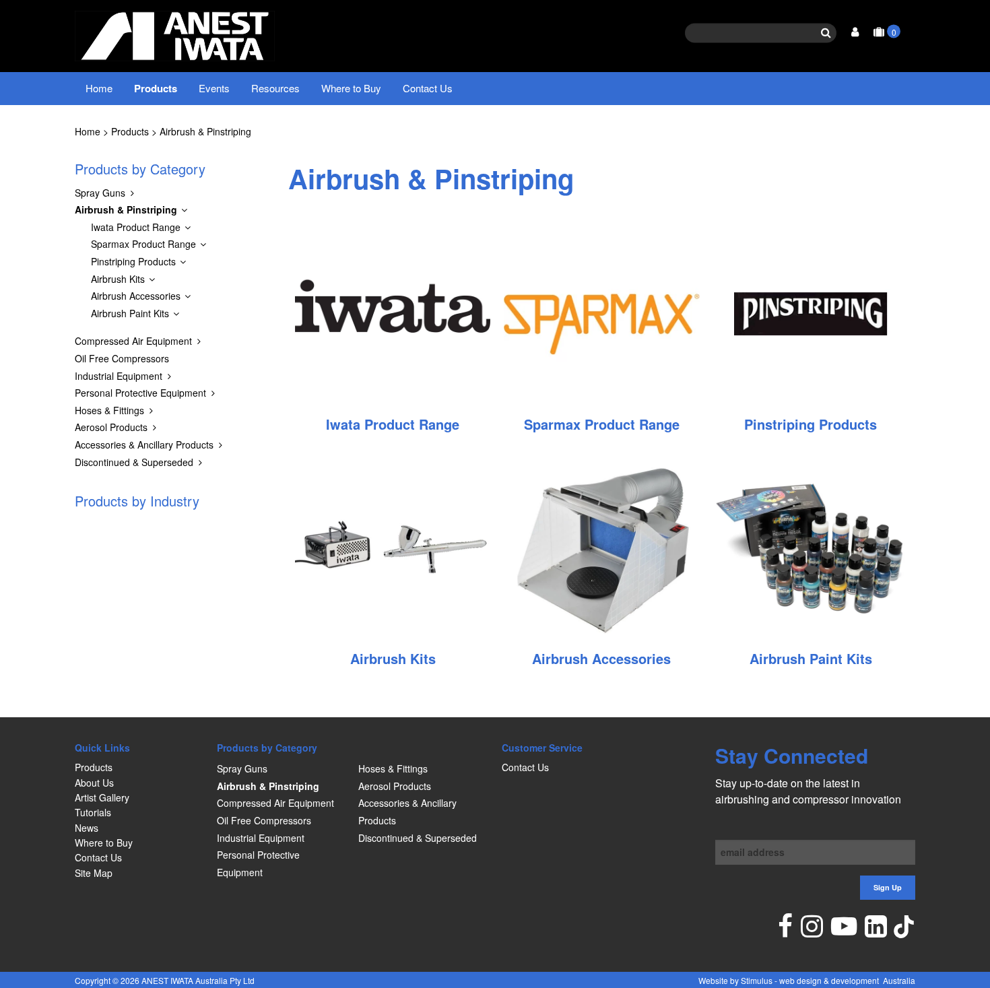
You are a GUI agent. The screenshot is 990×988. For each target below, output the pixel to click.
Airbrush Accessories (135, 295)
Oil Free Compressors (122, 358)
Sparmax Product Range (143, 244)
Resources (275, 88)
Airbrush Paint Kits (130, 313)
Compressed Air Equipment (133, 341)
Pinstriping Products (133, 261)
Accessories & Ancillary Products (144, 444)
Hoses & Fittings (109, 410)
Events (214, 88)
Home (99, 88)
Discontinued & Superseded (134, 462)
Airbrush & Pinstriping (205, 131)
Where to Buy (351, 88)
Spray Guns (100, 192)
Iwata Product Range (135, 227)
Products (155, 88)
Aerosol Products (111, 427)
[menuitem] (139, 767)
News (86, 827)
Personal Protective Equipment (140, 392)
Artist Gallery (102, 797)
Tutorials (93, 812)
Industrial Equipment (118, 376)
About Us (94, 782)
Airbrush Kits (118, 279)
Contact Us (428, 88)
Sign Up (887, 887)
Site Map (93, 873)
